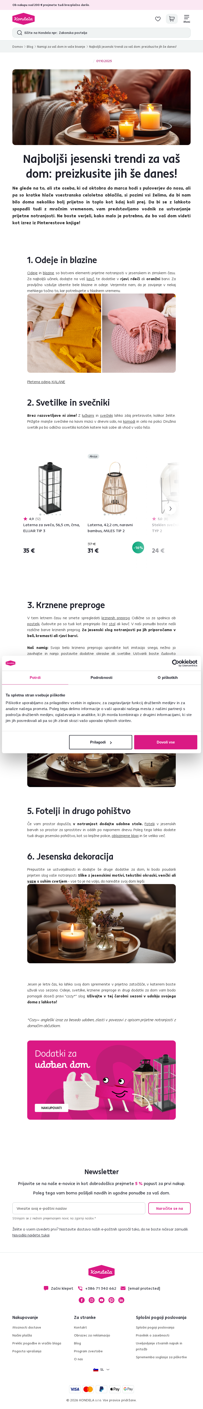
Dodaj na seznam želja (77, 457)
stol (112, 623)
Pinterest (111, 1300)
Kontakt (80, 1327)
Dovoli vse (166, 742)
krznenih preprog (115, 617)
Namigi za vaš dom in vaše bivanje (61, 47)
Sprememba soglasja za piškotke (161, 1357)
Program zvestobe (88, 1351)
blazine (48, 272)
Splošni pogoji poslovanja (155, 1327)
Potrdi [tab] (35, 677)
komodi (129, 421)
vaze (31, 881)
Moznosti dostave (26, 1327)
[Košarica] (172, 19)
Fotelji (150, 823)
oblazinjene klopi (125, 835)
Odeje (32, 272)
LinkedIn (121, 1300)
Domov (17, 47)
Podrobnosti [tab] (101, 677)
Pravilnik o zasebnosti (152, 1335)
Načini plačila (22, 1335)
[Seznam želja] (158, 19)
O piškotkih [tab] (168, 677)
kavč (90, 278)
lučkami (88, 415)
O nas (78, 1359)
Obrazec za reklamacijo (92, 1335)
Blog (30, 47)
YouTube (101, 1300)
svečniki (106, 415)
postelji (33, 623)
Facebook (82, 1300)
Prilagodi (98, 742)
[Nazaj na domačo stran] (23, 19)
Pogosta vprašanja (26, 1351)
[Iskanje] (18, 33)
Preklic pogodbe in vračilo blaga (36, 1343)
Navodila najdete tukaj (31, 1235)
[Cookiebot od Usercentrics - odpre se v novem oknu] (175, 663)
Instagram (92, 1300)
